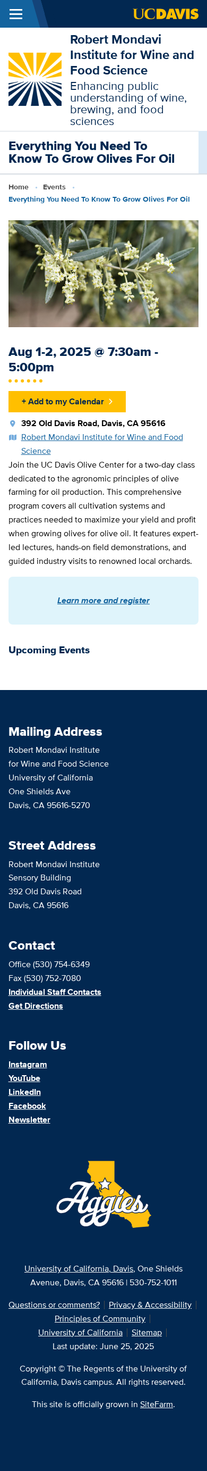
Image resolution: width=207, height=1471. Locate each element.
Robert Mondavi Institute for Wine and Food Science (132, 54)
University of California (80, 1332)
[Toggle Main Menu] (16, 14)
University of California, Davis (78, 1268)
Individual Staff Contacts (54, 992)
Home (18, 186)
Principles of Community (100, 1318)
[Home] (35, 78)
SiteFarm (156, 1404)
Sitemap (147, 1332)
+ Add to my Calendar (63, 401)
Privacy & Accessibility (150, 1305)
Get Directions (35, 1006)
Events (54, 186)
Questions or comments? (54, 1305)
